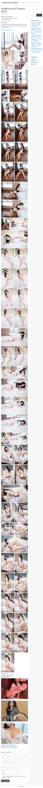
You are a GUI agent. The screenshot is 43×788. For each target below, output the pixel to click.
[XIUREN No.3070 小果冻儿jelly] (14, 698)
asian (33, 59)
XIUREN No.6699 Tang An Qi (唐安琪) (9, 747)
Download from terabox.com (7, 29)
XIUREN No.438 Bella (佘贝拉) (7, 675)
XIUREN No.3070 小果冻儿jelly (7, 700)
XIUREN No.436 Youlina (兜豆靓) (8, 674)
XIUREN (7, 673)
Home (23, 2)
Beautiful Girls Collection (10, 2)
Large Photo (4, 49)
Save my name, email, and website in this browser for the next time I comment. (14, 777)
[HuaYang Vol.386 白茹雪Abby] (14, 721)
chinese (33, 62)
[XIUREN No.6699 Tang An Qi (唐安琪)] (9, 746)
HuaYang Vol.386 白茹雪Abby (7, 722)
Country (32, 2)
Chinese (3, 673)
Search (39, 15)
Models (27, 2)
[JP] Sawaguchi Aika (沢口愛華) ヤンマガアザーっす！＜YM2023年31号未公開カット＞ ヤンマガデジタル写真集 (36, 31)
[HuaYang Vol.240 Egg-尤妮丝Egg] (14, 743)
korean (33, 64)
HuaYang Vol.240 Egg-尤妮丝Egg (8, 744)
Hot (38, 2)
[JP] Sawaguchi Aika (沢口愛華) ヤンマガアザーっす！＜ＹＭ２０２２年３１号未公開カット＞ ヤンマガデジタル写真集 (36, 38)
